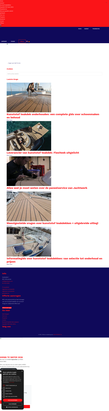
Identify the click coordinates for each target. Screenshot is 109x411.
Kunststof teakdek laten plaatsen (10, 322)
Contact (2, 21)
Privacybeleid (5, 287)
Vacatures (2, 19)
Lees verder (11, 382)
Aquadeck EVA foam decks (6, 7)
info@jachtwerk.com (7, 281)
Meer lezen (9, 120)
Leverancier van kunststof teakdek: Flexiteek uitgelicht (43, 152)
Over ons (2, 15)
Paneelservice (3, 9)
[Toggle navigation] (106, 2)
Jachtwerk (2, 13)
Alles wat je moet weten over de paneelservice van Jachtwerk (47, 187)
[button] (12, 407)
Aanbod (2, 3)
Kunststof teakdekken (5, 5)
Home (1, 1)
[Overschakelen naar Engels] (27, 41)
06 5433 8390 (5, 283)
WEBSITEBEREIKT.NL (57, 334)
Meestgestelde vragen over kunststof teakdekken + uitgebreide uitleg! (52, 223)
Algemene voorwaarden (8, 289)
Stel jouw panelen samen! (6, 11)
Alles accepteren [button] (12, 400)
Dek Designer (5, 314)
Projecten (2, 17)
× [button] (22, 371)
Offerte (2, 23)
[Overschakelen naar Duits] (54, 26)
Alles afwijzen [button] (12, 404)
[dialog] (12, 390)
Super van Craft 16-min (14, 63)
